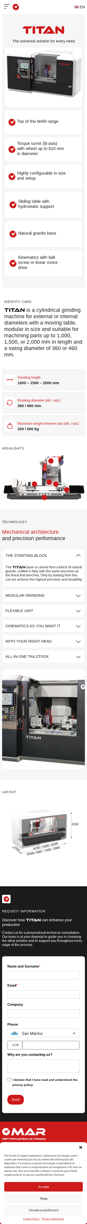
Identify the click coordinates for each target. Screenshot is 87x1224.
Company (15, 1004)
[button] (81, 1147)
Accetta (43, 1187)
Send (16, 1099)
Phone (12, 1024)
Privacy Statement (53, 1218)
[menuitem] (80, 7)
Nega (43, 1198)
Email (11, 985)
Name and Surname (23, 966)
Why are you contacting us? (29, 1054)
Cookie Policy (31, 1218)
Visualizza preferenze (43, 1210)
